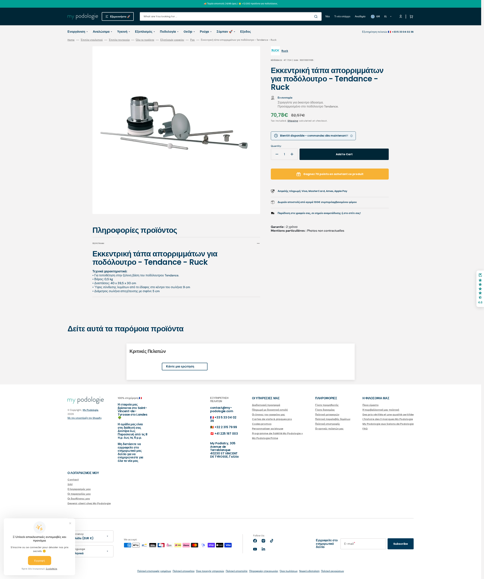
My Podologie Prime (265, 438)
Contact (73, 479)
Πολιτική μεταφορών (327, 414)
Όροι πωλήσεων (289, 571)
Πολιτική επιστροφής (327, 424)
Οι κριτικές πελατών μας (329, 428)
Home (71, 39)
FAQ (365, 428)
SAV (70, 484)
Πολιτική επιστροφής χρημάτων (154, 571)
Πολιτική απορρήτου (184, 571)
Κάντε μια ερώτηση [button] (180, 366)
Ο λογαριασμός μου (79, 489)
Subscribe (400, 544)
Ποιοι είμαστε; (370, 405)
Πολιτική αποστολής (237, 571)
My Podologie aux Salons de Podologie (388, 424)
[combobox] (231, 16)
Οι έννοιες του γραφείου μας (268, 414)
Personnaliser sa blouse (267, 428)
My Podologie (90, 410)
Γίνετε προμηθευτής (327, 405)
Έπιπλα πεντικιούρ (119, 39)
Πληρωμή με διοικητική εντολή (270, 410)
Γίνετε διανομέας (325, 410)
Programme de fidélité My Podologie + (277, 433)
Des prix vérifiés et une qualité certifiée (388, 414)
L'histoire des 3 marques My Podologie (387, 419)
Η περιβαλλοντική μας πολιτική (380, 410)
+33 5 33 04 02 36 (223, 419)
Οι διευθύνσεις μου (79, 498)
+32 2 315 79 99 (226, 427)
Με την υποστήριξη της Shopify (85, 418)
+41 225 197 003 (226, 433)
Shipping (293, 120)
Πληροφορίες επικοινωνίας (263, 571)
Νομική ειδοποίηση (309, 571)
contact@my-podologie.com (221, 409)
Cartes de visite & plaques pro (272, 419)
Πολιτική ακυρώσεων (332, 571)
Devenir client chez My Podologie (89, 503)
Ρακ (192, 39)
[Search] (317, 16)
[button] (411, 16)
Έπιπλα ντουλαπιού (92, 39)
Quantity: (276, 146)
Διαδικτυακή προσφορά (266, 405)
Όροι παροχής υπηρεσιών (210, 571)
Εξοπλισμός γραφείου (172, 39)
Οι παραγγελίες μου (79, 494)
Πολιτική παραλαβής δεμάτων (332, 419)
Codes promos (261, 424)
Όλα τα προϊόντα (145, 39)
